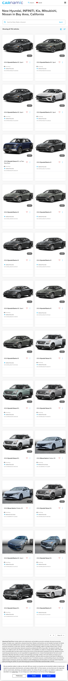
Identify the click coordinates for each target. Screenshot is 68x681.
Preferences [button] (52, 671)
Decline (34, 675)
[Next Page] (53, 635)
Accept (49, 675)
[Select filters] (61, 29)
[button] (31, 46)
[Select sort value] (64, 29)
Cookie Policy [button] (15, 671)
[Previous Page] (50, 635)
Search (61, 22)
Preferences (19, 675)
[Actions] (29, 62)
